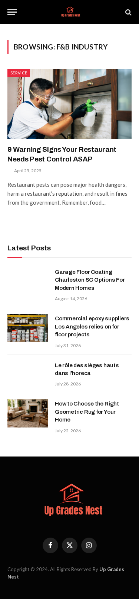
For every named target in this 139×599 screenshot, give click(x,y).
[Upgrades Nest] (69, 12)
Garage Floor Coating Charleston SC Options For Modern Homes (90, 280)
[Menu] (12, 12)
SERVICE (18, 72)
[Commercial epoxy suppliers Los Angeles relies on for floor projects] (27, 328)
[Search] (128, 12)
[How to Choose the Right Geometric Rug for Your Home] (27, 413)
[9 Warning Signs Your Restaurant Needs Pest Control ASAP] (69, 104)
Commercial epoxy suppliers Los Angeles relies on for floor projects (92, 326)
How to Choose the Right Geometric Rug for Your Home (87, 412)
